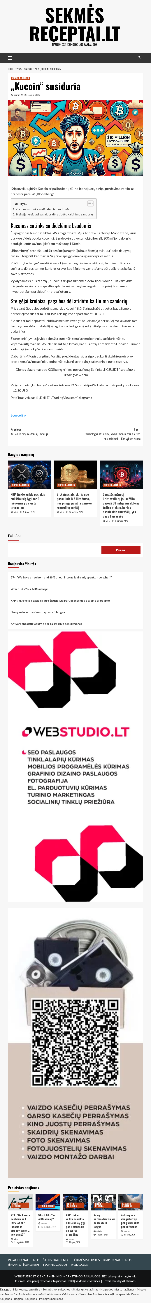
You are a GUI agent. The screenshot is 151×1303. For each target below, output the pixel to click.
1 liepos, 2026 (102, 1234)
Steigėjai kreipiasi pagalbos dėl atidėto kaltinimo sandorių (54, 214)
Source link (18, 415)
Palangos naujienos (51, 1298)
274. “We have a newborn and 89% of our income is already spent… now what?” (61, 577)
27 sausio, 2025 (32, 94)
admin (17, 94)
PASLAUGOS (79, 1264)
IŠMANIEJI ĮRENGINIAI (99, 1205)
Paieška (15, 536)
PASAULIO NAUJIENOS (127, 1205)
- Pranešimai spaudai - (117, 1294)
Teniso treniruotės (90, 1294)
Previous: (29, 431)
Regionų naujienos (25, 1298)
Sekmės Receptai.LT (74, 24)
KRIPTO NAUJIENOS (20, 78)
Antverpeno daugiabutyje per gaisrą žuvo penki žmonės (46, 623)
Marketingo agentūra (26, 1289)
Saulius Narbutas (24, 1294)
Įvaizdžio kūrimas (49, 1294)
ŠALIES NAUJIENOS (56, 1260)
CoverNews (110, 1281)
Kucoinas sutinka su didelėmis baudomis (42, 209)
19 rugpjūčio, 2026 (21, 1242)
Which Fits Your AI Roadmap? (29, 589)
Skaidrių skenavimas (85, 1289)
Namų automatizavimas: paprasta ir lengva (38, 612)
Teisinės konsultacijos (56, 1289)
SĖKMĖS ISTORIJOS (16, 1205)
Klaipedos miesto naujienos (117, 1289)
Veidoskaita (69, 1294)
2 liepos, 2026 (29, 512)
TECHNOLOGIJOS (46, 1206)
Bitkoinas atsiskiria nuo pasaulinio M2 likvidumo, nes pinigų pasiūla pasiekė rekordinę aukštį (74, 501)
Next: (113, 434)
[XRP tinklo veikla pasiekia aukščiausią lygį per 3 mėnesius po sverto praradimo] (29, 475)
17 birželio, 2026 (76, 512)
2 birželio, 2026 (121, 520)
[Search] (139, 57)
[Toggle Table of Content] (89, 203)
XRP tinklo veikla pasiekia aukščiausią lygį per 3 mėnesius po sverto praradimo (28, 501)
